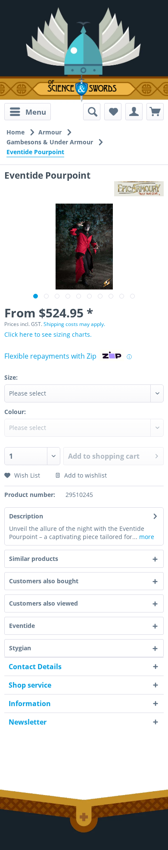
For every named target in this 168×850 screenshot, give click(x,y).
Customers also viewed (43, 603)
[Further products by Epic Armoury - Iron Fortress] (139, 188)
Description (26, 516)
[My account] (134, 111)
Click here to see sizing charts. (48, 334)
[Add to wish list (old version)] (112, 111)
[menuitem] (27, 111)
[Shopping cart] (155, 111)
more (145, 537)
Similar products (33, 558)
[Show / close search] (91, 111)
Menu (35, 112)
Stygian (20, 648)
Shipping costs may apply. (74, 324)
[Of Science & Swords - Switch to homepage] (84, 88)
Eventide (22, 626)
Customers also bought (43, 581)
